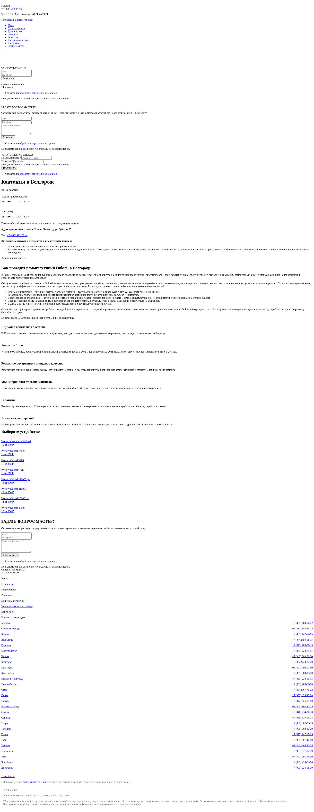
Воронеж (6, 645)
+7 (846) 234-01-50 (302, 712)
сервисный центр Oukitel (34, 782)
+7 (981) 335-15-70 (302, 767)
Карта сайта (8, 611)
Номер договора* (11, 157)
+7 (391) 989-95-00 (302, 673)
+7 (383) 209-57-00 (302, 684)
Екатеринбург (9, 650)
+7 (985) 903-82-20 (302, 728)
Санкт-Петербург (11, 628)
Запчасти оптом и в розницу (17, 606)
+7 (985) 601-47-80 (302, 739)
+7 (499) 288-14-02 (11, 8)
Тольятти (6, 728)
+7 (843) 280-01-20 (302, 656)
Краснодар (7, 667)
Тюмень (5, 745)
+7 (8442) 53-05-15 (302, 639)
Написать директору (12, 600)
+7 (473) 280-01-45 (302, 645)
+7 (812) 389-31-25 (302, 628)
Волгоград (7, 639)
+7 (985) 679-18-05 (302, 717)
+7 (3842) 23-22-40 (302, 662)
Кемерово (6, 662)
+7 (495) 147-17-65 (302, 634)
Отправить (10, 168)
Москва (5, 623)
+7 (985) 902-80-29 (302, 723)
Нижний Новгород (12, 678)
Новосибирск (8, 684)
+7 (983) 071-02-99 (302, 751)
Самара (5, 712)
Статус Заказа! (16, 46)
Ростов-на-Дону (10, 706)
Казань (5, 656)
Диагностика (15, 31)
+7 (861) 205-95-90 (302, 667)
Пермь (5, 701)
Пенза (4, 695)
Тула (3, 739)
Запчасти (13, 34)
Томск (4, 734)
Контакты (13, 43)
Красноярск (7, 673)
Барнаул (5, 634)
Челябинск (7, 762)
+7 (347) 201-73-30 (302, 756)
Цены (11, 25)
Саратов (5, 717)
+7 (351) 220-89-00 (302, 762)
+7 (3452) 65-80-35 (302, 745)
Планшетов (7, 584)
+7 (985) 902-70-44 (17, 235)
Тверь (4, 723)
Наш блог (8, 776)
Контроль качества (18, 40)
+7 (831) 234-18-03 (302, 678)
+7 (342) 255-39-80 (302, 701)
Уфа (3, 756)
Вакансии (6, 595)
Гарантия (13, 37)
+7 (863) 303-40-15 (302, 706)
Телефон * (7, 161)
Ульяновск (7, 751)
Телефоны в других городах (17, 19)
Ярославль (7, 767)
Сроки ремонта (16, 28)
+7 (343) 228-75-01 (302, 650)
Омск (4, 689)
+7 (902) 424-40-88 (302, 695)
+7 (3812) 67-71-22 (302, 689)
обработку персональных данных (38, 93)
